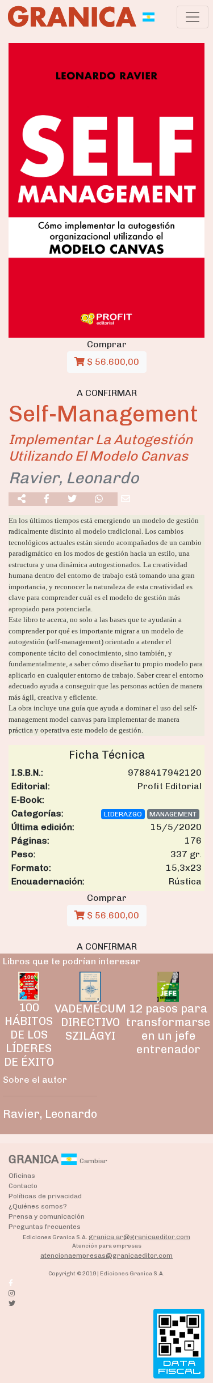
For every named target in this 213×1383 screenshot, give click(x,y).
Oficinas (22, 1176)
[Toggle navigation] (192, 17)
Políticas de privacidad (45, 1196)
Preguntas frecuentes (45, 1227)
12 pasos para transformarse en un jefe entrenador (168, 1029)
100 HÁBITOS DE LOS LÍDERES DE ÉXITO (29, 1035)
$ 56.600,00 (112, 361)
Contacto (23, 1186)
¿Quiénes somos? (38, 1206)
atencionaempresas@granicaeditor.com (106, 1255)
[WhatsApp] (99, 499)
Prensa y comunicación (47, 1216)
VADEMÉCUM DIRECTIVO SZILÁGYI (90, 1022)
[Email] (125, 499)
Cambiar (93, 1161)
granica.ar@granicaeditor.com (139, 1237)
